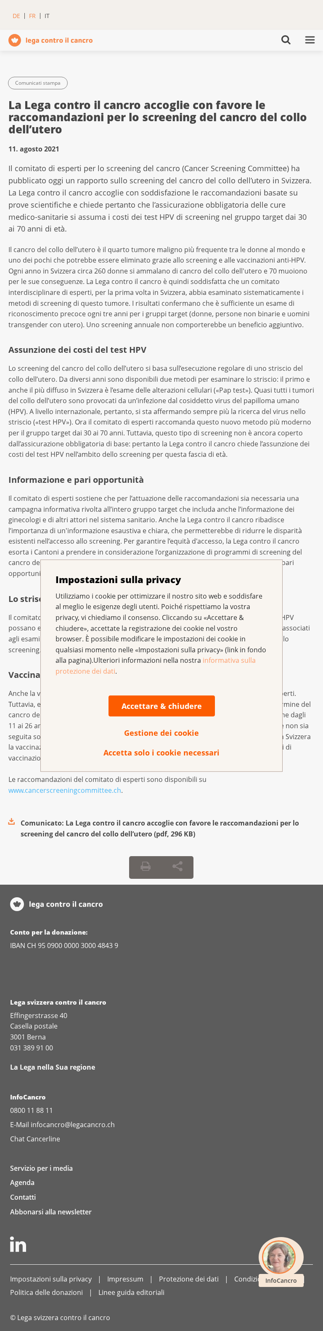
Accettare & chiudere (162, 706)
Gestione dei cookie (161, 732)
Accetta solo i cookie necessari (161, 752)
